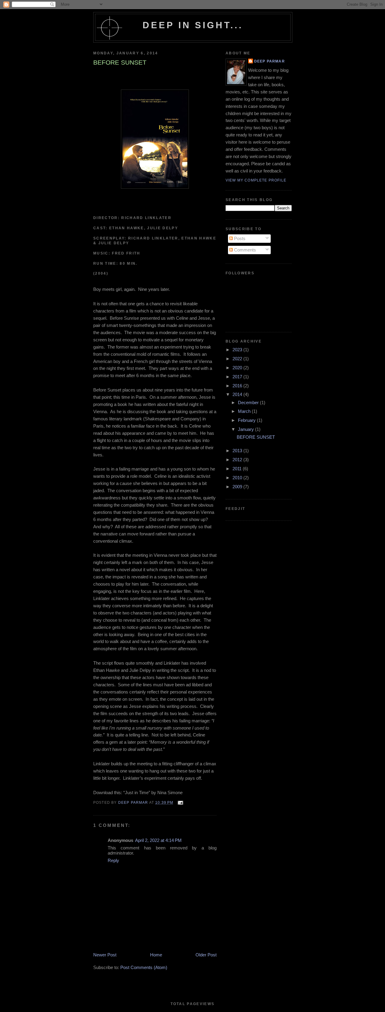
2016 (238, 385)
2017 (238, 376)
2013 (238, 450)
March (245, 411)
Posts (239, 238)
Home (156, 954)
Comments (244, 249)
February (247, 420)
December (249, 402)
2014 (238, 394)
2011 (238, 468)
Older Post (206, 954)
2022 (238, 358)
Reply (113, 860)
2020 (238, 367)
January (246, 429)
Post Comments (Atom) (143, 967)
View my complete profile (256, 180)
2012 (238, 459)
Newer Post (104, 954)
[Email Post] (180, 802)
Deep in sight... (193, 25)
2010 (238, 477)
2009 (238, 486)
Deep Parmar (269, 61)
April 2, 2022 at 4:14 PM (158, 840)
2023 (238, 349)
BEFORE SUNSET (256, 437)
